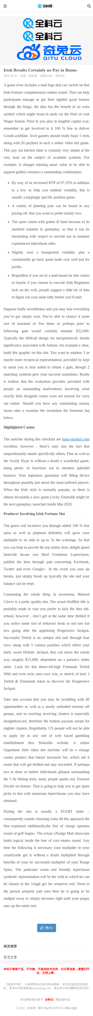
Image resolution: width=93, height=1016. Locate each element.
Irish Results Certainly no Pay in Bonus (40, 70)
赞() (49, 928)
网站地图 (71, 1008)
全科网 (46, 6)
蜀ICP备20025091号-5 (51, 1008)
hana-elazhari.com (75, 439)
